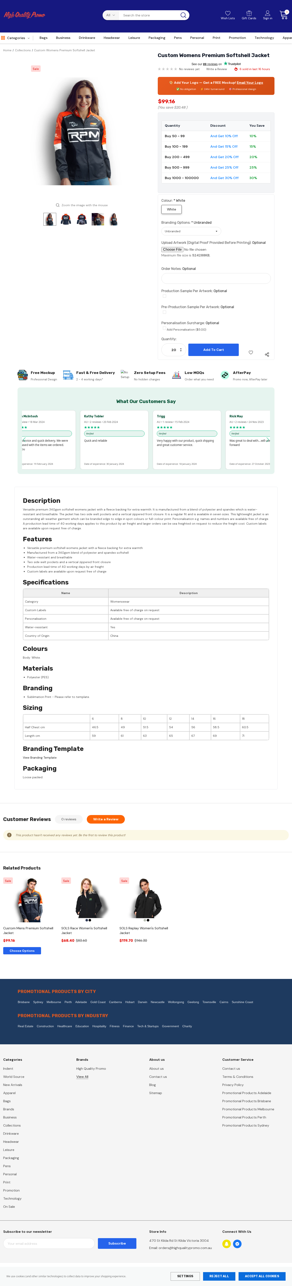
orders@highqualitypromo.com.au (185, 1248)
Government (170, 1026)
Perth (68, 1002)
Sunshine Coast (242, 1002)
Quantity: (169, 339)
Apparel (9, 1093)
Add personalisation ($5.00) (186, 329)
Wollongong (176, 1002)
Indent (8, 1068)
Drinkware (11, 1133)
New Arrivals (12, 1085)
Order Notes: (178, 269)
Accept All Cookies (262, 1276)
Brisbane (24, 1002)
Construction (45, 1026)
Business (10, 1117)
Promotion (11, 1190)
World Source (13, 1076)
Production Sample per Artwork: (194, 291)
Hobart (129, 1002)
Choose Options (22, 951)
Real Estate (25, 1026)
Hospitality (99, 1026)
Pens (7, 1166)
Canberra (115, 1002)
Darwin (142, 1002)
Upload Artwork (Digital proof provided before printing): (213, 243)
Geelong (193, 1002)
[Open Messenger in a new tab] (237, 1244)
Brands (8, 1109)
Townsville (209, 1002)
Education (82, 1026)
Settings (185, 1276)
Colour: (173, 201)
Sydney (38, 1002)
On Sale (9, 1206)
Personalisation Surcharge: (190, 323)
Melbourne (54, 1002)
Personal (10, 1174)
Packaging (11, 1158)
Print (6, 1182)
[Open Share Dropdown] (267, 354)
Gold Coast (98, 1002)
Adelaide (81, 1002)
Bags (7, 1101)
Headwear (11, 1141)
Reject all (219, 1276)
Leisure (8, 1150)
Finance (128, 1026)
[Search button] (183, 15)
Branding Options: (186, 223)
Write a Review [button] (216, 69)
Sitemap (155, 1093)
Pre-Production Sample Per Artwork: (197, 307)
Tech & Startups (148, 1026)
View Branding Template (40, 757)
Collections (12, 1125)
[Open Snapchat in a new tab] (226, 1244)
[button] (24, 439)
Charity (187, 1026)
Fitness (114, 1026)
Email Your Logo (250, 83)
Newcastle (158, 1002)
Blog (152, 1085)
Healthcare (64, 1026)
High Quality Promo (91, 1068)
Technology (12, 1198)
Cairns (224, 1002)
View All (82, 1076)
